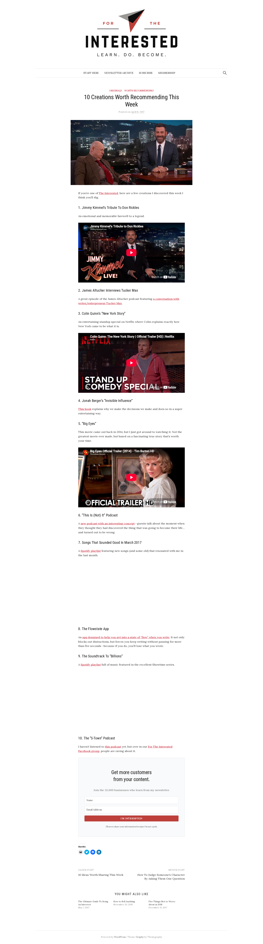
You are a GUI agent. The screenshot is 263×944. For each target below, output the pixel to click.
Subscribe (146, 73)
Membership (166, 73)
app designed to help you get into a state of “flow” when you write (125, 637)
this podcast (113, 746)
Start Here (91, 73)
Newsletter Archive (118, 73)
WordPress (120, 936)
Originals (115, 90)
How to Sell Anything (124, 901)
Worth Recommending (139, 90)
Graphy (140, 936)
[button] (131, 152)
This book (84, 409)
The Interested (108, 193)
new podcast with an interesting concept (108, 523)
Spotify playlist (91, 551)
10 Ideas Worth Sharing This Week (100, 875)
